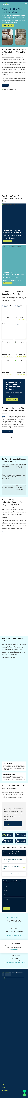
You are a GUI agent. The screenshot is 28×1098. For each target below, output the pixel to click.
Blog (3, 1084)
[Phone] (24, 1091)
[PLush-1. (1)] (5, 4)
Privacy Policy (5, 1090)
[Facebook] (3, 974)
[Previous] (3, 224)
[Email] (9, 974)
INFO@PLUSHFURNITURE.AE (14, 935)
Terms (3, 1094)
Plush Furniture (6, 416)
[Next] (24, 224)
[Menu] (26, 4)
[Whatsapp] (24, 1094)
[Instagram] (6, 974)
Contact (3, 1087)
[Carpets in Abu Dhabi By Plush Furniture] (9, 469)
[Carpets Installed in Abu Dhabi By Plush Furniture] (21, 469)
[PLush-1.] (14, 1028)
